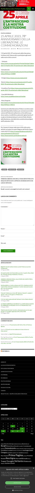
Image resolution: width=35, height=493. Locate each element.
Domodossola (10, 448)
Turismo (3, 390)
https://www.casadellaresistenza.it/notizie (13, 96)
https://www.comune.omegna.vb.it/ (17, 78)
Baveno (24, 444)
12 (12, 426)
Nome (3, 228)
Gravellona (4, 450)
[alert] (17, 480)
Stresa (29, 458)
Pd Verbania (4, 378)
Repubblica (5, 351)
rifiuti (17, 458)
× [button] (33, 468)
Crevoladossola (27, 446)
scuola (26, 458)
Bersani (27, 443)
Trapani (3, 461)
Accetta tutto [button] (17, 482)
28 (22, 431)
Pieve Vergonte (4, 455)
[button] (17, 490)
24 (3, 431)
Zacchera (7, 463)
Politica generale (6, 33)
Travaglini (10, 461)
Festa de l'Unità (22, 448)
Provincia (30, 455)
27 (17, 431)
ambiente (16, 444)
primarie (25, 455)
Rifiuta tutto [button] (17, 486)
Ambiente (3, 362)
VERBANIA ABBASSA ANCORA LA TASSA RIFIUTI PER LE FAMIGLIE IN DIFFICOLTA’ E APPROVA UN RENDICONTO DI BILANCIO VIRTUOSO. (17, 180)
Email (3, 236)
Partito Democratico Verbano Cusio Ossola (14, 9)
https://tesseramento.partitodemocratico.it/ (14, 135)
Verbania (18, 461)
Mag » (32, 433)
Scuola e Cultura (5, 387)
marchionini (19, 450)
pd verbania (25, 452)
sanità (21, 458)
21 (22, 428)
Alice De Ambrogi (8, 444)
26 (12, 431)
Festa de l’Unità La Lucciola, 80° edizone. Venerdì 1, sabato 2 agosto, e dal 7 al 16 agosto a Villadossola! (16, 293)
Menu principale (33, 9)
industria (15, 450)
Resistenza (20, 169)
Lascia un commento (24, 48)
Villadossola (27, 461)
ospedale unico (15, 452)
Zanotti (12, 463)
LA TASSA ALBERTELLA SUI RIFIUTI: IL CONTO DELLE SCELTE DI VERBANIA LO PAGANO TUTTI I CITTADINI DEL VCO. (17, 304)
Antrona (20, 443)
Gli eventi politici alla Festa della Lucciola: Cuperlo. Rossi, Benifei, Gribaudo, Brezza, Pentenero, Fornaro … (17, 273)
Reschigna (10, 458)
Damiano (3, 448)
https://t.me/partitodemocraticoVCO (21, 131)
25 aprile (4, 169)
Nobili (31, 450)
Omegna (4, 452)
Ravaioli (3, 458)
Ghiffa (32, 448)
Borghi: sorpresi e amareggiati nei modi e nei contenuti (15, 188)
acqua (2, 444)
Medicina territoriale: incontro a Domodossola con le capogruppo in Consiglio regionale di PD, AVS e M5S (16, 310)
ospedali (21, 452)
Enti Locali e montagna (7, 368)
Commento (4, 206)
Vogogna (2, 463)
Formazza (28, 448)
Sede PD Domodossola (15, 334)
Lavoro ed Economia (6, 371)
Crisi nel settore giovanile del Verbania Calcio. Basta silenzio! (17, 299)
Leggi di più (26, 475)
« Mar (2, 433)
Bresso (8, 446)
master (14, 48)
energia (17, 448)
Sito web (3, 243)
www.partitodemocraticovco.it (10, 133)
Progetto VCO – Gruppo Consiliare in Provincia (14, 393)
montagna (26, 450)
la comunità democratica (8, 365)
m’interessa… (4, 374)
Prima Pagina (12, 169)
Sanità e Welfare (5, 384)
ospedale (9, 452)
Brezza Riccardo (14, 446)
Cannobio (21, 446)
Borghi (3, 446)
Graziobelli (9, 450)
